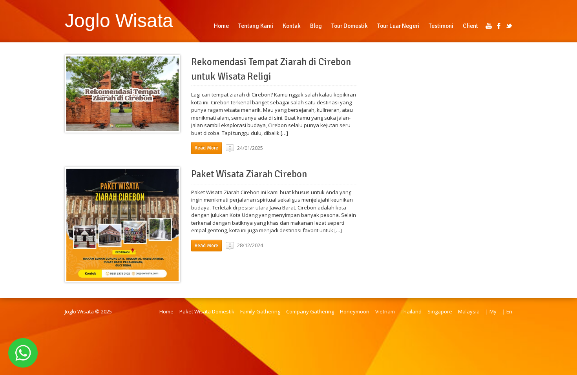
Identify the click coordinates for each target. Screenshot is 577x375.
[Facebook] (499, 26)
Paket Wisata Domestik (206, 311)
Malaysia (469, 311)
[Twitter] (509, 26)
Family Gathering (260, 311)
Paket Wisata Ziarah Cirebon (249, 174)
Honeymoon (354, 311)
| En (507, 311)
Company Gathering (310, 311)
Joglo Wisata (119, 20)
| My (491, 311)
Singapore (439, 311)
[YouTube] (489, 26)
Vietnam (385, 311)
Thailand (411, 311)
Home (166, 311)
